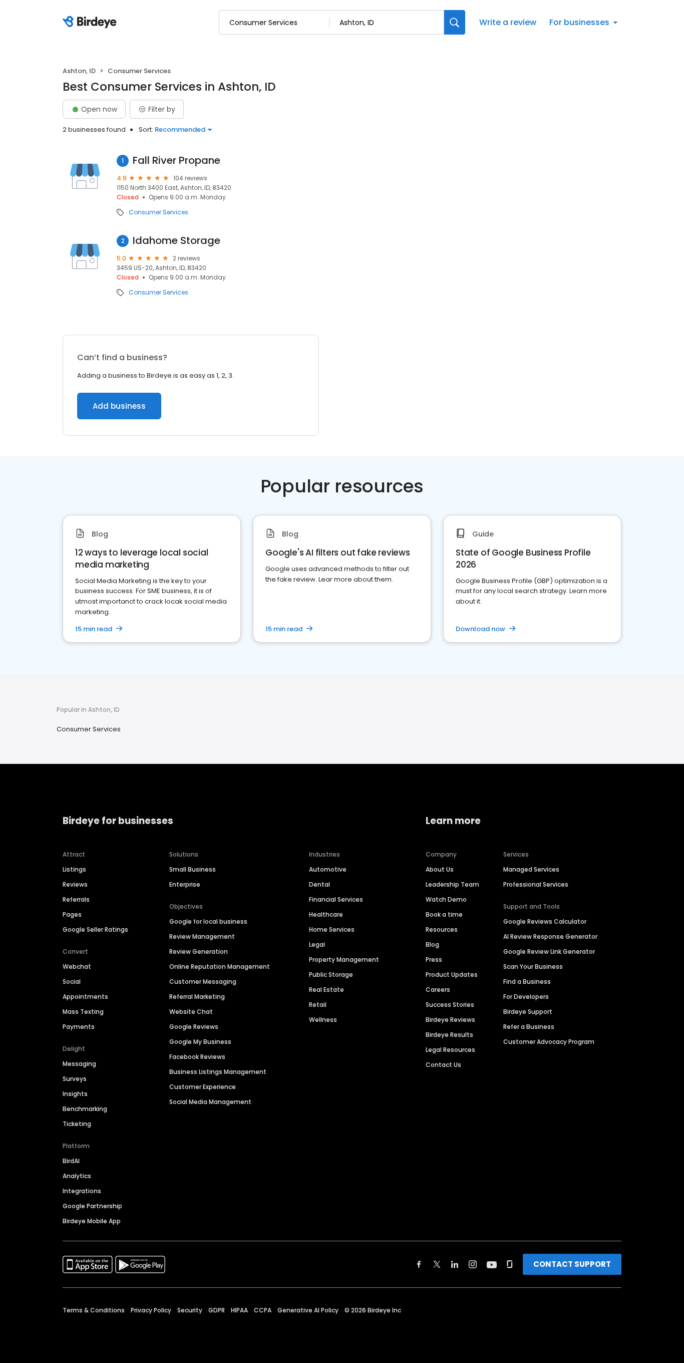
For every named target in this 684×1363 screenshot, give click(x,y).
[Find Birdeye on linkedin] (455, 1264)
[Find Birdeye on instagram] (473, 1264)
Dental (319, 884)
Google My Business (200, 1041)
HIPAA (239, 1310)
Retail (317, 1004)
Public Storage (331, 974)
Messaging (79, 1063)
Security (189, 1310)
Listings (74, 869)
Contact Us (443, 1064)
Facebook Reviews (197, 1056)
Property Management (344, 959)
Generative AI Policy (307, 1310)
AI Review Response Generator (550, 936)
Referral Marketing (197, 996)
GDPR (216, 1310)
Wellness (323, 1019)
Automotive (328, 869)
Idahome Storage (176, 240)
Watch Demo (446, 899)
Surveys (75, 1078)
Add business (119, 406)
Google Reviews (193, 1026)
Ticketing (77, 1124)
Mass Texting (83, 1011)
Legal (317, 944)
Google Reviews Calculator (544, 921)
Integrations (82, 1191)
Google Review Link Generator (549, 951)
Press (434, 959)
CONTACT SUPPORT (572, 1264)
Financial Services (336, 899)
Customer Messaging (202, 981)
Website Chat (191, 1011)
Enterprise (184, 884)
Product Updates (452, 974)
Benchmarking (85, 1109)
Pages (72, 914)
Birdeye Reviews (450, 1019)
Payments (79, 1026)
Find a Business (527, 981)
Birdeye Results (449, 1034)
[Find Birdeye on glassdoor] (510, 1264)
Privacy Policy (151, 1310)
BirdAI (71, 1161)
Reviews (75, 884)
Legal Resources (450, 1049)
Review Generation (198, 951)
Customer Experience (202, 1086)
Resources (442, 929)
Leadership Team (452, 884)
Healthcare (326, 914)
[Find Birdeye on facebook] (419, 1264)
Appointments (85, 996)
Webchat (77, 966)
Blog (432, 944)
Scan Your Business (533, 966)
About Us (440, 869)
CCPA (262, 1310)
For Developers (526, 996)
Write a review (507, 22)
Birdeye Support (527, 1011)
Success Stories (450, 1004)
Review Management (202, 936)
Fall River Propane (176, 160)
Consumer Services (158, 212)
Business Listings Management (217, 1071)
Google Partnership (92, 1206)
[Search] (454, 22)
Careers (438, 989)
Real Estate (326, 989)
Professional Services (535, 884)
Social (72, 981)
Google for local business (208, 921)
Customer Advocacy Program (548, 1041)
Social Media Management (210, 1102)
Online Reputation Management (219, 966)
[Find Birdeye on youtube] (492, 1264)
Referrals (76, 899)
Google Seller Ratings (95, 929)
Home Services (332, 929)
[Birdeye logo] (91, 23)
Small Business (192, 869)
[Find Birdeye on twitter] (437, 1264)
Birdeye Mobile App (92, 1221)
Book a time (444, 914)
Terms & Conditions (94, 1310)
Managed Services (531, 869)
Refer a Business (528, 1026)
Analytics (77, 1176)
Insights (75, 1093)
